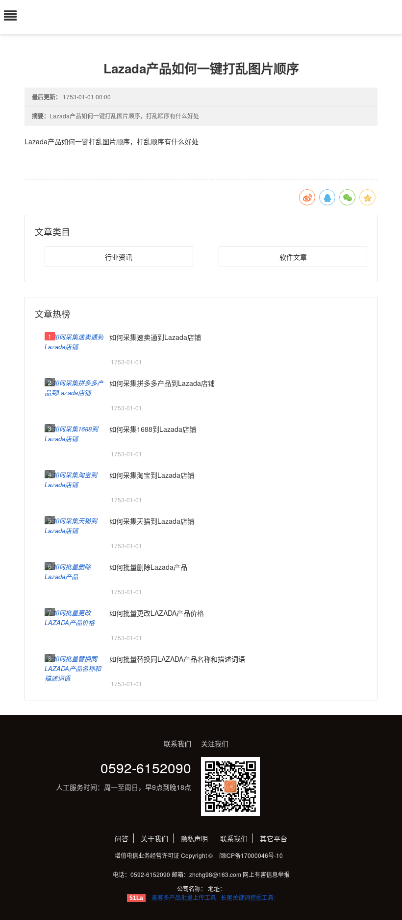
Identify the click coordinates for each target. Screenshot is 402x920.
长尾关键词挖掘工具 (247, 897)
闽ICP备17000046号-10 (251, 855)
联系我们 (234, 838)
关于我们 (154, 838)
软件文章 (293, 257)
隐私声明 (194, 838)
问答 (121, 838)
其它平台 (273, 838)
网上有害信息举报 (266, 874)
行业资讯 (118, 257)
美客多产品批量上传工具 (184, 897)
